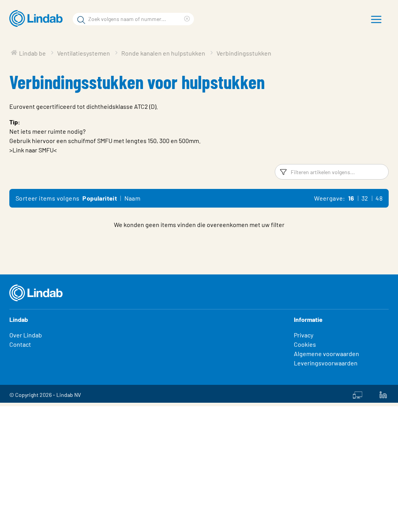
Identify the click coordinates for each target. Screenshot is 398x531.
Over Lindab (25, 335)
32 (364, 198)
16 (351, 198)
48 (378, 198)
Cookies (305, 344)
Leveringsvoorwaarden (326, 363)
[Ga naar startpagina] (37, 18)
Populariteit (99, 198)
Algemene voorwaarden (326, 353)
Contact (20, 344)
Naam (132, 198)
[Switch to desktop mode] (357, 394)
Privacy (303, 335)
